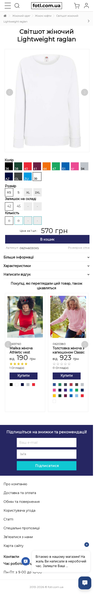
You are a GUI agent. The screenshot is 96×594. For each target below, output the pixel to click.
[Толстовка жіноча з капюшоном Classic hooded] (68, 317)
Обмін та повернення (21, 502)
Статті (8, 519)
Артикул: (12, 247)
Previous (11, 132)
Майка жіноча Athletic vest (21, 350)
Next (87, 132)
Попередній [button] (9, 92)
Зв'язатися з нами (18, 537)
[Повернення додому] (4, 16)
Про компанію (15, 484)
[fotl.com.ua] (46, 5)
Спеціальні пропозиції (21, 528)
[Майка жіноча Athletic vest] (25, 317)
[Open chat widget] (84, 582)
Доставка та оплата (19, 493)
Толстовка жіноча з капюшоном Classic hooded (69, 352)
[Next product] (88, 21)
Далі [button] (84, 92)
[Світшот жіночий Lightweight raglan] (47, 100)
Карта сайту (13, 546)
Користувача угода (19, 510)
